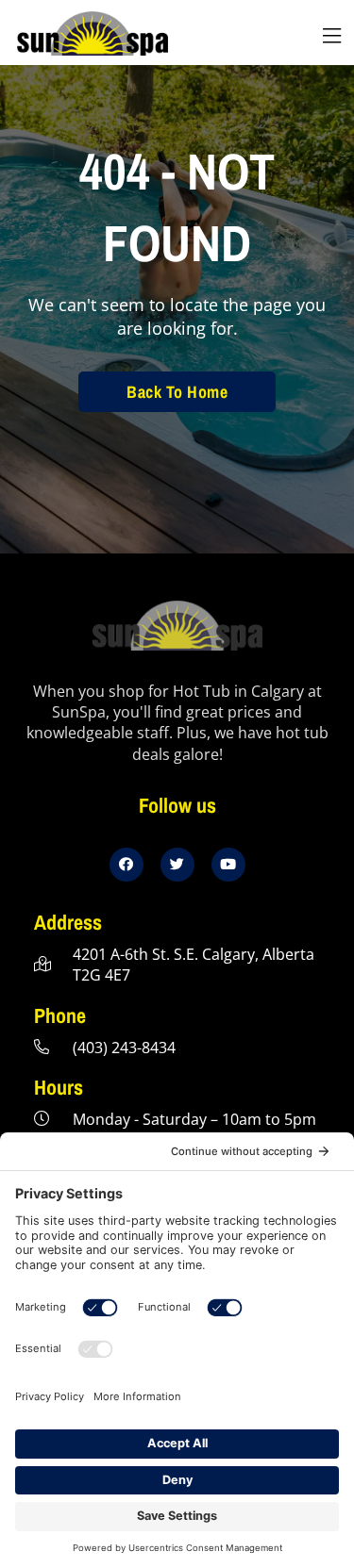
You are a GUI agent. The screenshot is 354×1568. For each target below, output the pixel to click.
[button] (331, 36)
